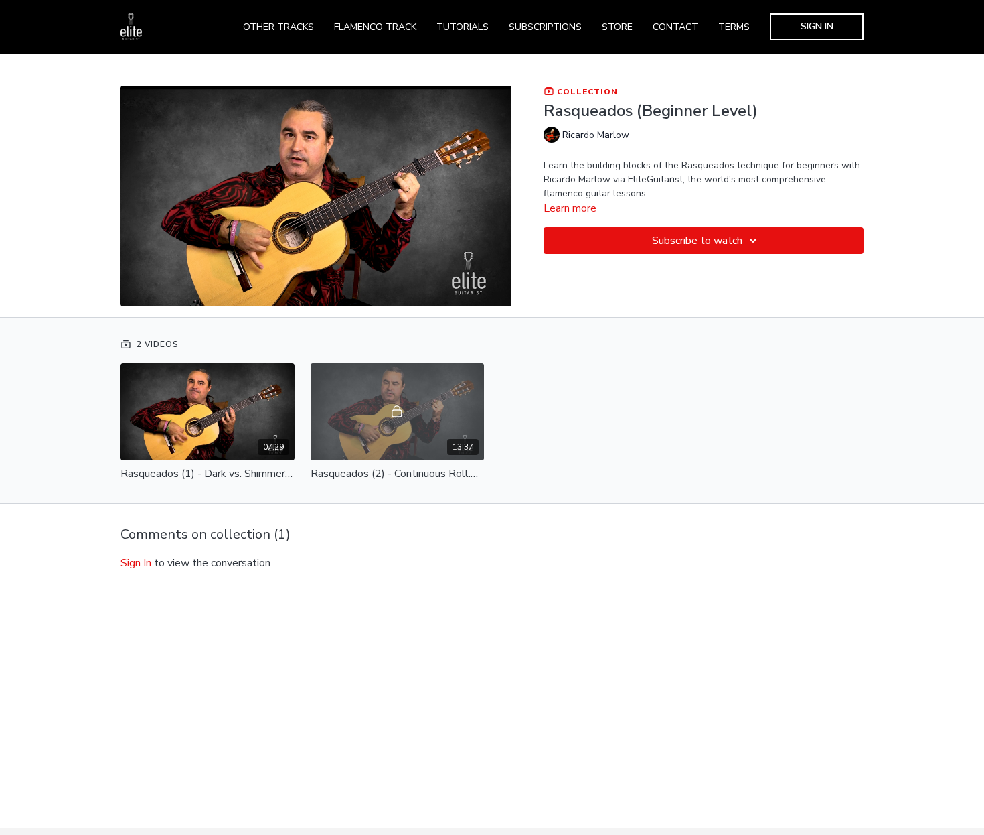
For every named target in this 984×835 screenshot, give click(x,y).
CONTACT (675, 27)
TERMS (734, 27)
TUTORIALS (462, 27)
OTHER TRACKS (278, 27)
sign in (135, 563)
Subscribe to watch (697, 240)
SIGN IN (817, 26)
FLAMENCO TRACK (375, 27)
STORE (617, 27)
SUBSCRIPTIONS (545, 27)
